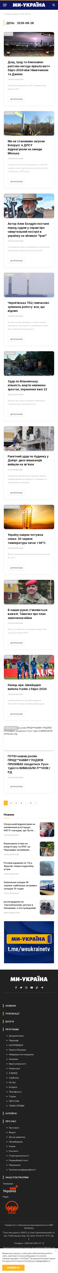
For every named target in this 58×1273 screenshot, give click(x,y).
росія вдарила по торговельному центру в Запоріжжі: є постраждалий (20, 904)
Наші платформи (17, 1177)
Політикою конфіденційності (37, 1261)
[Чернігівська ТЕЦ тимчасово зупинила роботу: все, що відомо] (29, 285)
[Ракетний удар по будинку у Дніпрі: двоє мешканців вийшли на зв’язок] (29, 438)
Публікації (12, 1013)
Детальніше (16, 99)
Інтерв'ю (11, 1113)
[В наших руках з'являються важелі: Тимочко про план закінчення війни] (29, 592)
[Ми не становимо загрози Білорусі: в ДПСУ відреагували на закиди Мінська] (29, 123)
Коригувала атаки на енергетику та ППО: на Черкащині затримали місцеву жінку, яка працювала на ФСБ (17, 850)
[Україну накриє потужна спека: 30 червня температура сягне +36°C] (29, 517)
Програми (12, 1029)
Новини (9, 113)
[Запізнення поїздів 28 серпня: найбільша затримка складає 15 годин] (47, 887)
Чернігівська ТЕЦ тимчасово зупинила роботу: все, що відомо (28, 307)
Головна (7, 14)
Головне (9, 353)
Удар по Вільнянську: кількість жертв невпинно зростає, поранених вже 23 (27, 385)
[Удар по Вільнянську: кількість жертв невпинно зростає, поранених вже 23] (29, 363)
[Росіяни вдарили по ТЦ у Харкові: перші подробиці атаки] (47, 868)
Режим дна (11, 728)
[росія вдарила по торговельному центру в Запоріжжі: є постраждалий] (47, 907)
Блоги (10, 1021)
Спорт (8, 34)
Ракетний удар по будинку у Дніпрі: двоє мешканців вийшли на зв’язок (28, 460)
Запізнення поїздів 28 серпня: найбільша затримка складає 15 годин (20, 885)
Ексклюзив (11, 582)
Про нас (11, 1121)
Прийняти (13, 1267)
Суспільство (12, 195)
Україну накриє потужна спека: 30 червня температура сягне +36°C (27, 539)
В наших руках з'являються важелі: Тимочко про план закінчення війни (27, 614)
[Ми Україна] (29, 4)
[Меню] (5, 5)
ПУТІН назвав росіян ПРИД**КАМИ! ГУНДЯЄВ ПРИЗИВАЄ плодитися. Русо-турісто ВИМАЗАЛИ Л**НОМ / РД (29, 764)
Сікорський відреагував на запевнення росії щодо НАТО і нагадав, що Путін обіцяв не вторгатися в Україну (19, 830)
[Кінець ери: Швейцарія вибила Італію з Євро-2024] (29, 667)
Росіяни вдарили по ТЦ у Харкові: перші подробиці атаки (19, 866)
